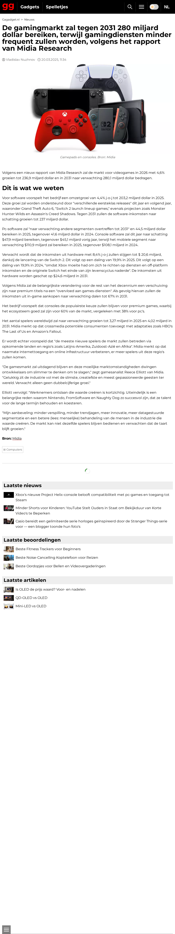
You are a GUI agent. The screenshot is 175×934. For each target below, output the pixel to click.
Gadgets (29, 6)
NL (167, 6)
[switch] (154, 7)
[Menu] (141, 7)
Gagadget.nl (10, 19)
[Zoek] (130, 6)
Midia (17, 438)
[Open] (6, 929)
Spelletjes (57, 6)
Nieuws (29, 19)
